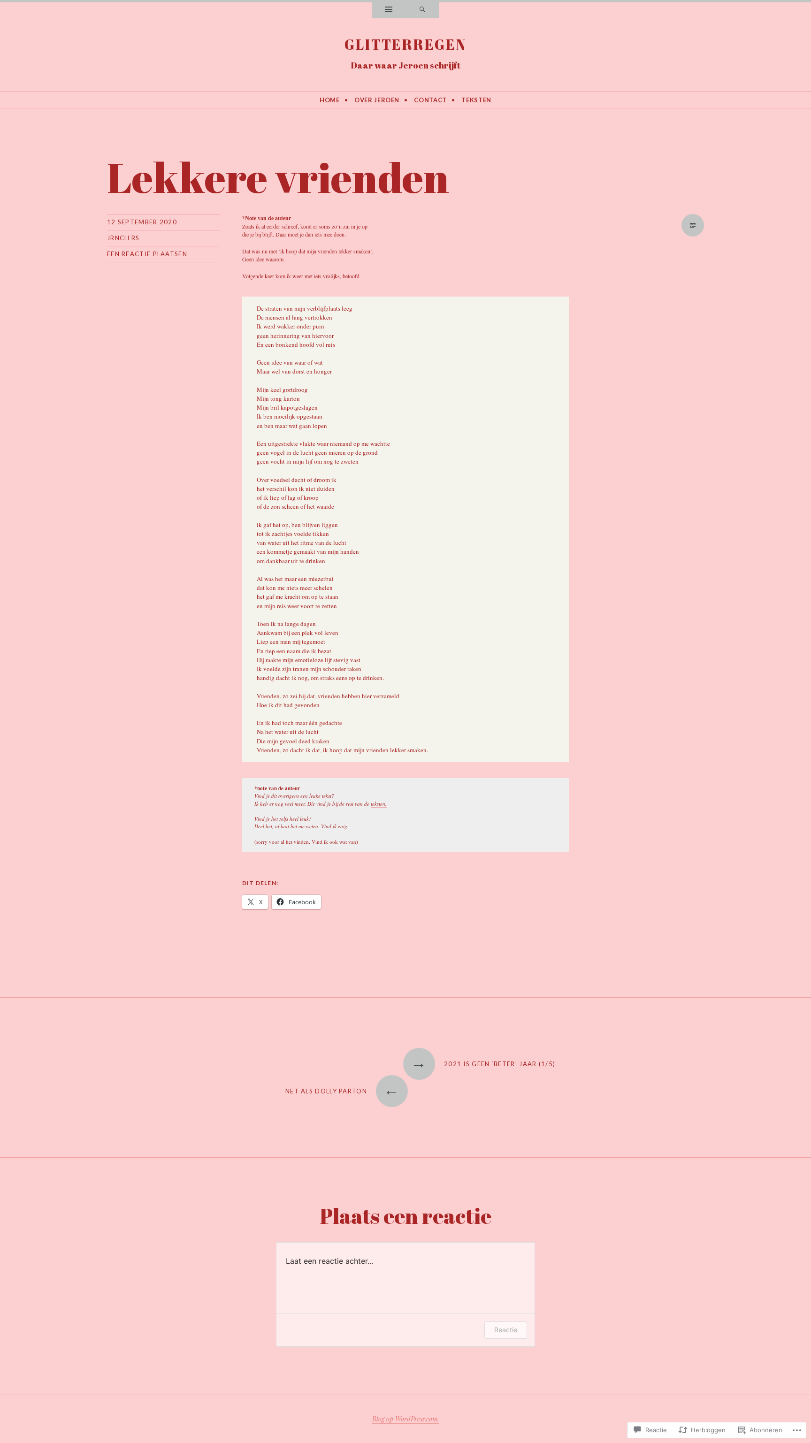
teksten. (379, 803)
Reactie (505, 1330)
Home (330, 100)
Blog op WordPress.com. (405, 1418)
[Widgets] (389, 10)
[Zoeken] (422, 10)
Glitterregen (405, 44)
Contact (430, 100)
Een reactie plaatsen (147, 254)
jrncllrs (123, 238)
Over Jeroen (376, 100)
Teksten (476, 100)
